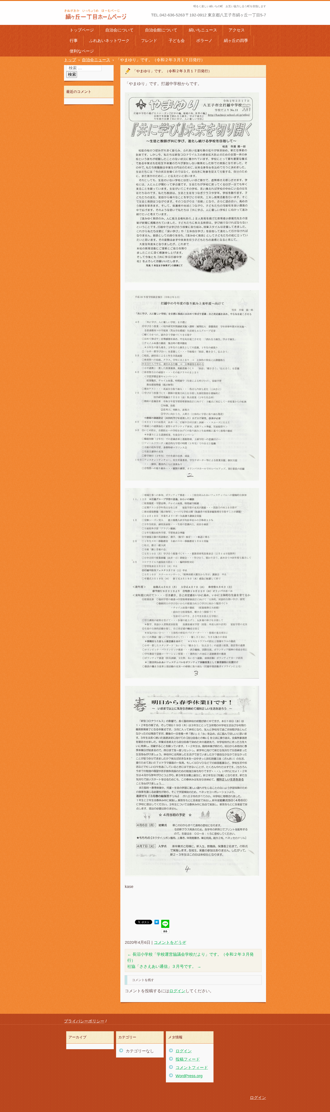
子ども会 (177, 40)
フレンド (149, 40)
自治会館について (161, 30)
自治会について (119, 30)
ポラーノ (204, 40)
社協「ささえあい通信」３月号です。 (164, 966)
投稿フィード (188, 1059)
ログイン (177, 991)
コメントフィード (192, 1067)
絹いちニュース (203, 30)
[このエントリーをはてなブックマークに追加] (156, 923)
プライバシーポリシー (84, 1021)
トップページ (82, 30)
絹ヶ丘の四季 (236, 40)
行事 (74, 40)
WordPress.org (189, 1076)
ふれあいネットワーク (109, 40)
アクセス (237, 30)
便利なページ (82, 51)
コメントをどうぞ (170, 942)
